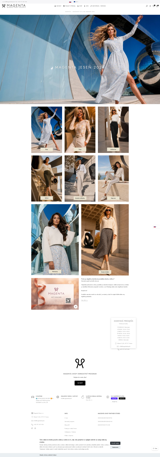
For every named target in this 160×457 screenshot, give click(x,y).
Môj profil (67, 425)
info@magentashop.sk (9, 2)
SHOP (80, 6)
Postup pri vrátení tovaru (71, 428)
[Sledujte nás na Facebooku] (32, 428)
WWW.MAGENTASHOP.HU (105, 421)
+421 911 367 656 (22, 2)
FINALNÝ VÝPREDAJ (70, 6)
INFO (87, 6)
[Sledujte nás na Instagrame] (35, 428)
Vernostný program (69, 421)
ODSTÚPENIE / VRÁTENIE (99, 6)
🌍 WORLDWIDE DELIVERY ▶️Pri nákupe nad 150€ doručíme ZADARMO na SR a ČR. (45, 400)
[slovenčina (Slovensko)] (70, 2)
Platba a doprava (69, 435)
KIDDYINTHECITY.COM (104, 425)
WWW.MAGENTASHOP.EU (105, 418)
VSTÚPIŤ (80, 383)
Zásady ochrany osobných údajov (48, 455)
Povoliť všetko (115, 443)
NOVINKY (58, 6)
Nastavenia (115, 447)
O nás (66, 418)
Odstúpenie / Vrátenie (70, 432)
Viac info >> (89, 400)
